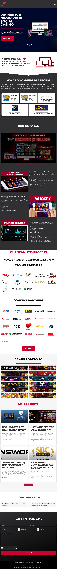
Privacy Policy (23, 565)
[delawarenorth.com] (51, 282)
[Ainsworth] (39, 334)
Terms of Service (32, 565)
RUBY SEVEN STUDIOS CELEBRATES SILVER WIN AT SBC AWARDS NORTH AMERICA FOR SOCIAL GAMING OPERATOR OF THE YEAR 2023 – (42, 466)
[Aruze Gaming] (6, 341)
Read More (5, 441)
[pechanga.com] (6, 282)
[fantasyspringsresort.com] (28, 282)
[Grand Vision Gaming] (6, 318)
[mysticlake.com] (40, 282)
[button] (55, 4)
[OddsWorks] (39, 318)
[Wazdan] (17, 326)
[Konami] (28, 318)
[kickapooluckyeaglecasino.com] (28, 289)
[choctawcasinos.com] (51, 275)
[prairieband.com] (17, 275)
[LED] (51, 334)
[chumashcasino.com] (6, 275)
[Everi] (39, 311)
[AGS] (17, 311)
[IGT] (6, 311)
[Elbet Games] (6, 334)
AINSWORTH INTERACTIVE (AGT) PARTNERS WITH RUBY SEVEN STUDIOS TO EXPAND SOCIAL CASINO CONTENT (13, 465)
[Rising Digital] (51, 318)
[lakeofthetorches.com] (17, 282)
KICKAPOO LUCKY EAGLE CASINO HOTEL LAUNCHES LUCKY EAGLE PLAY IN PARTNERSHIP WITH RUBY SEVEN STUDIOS (42, 428)
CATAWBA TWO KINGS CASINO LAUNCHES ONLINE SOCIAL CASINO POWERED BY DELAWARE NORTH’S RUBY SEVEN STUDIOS (14, 428)
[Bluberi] (28, 334)
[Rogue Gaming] (6, 326)
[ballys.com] (6, 289)
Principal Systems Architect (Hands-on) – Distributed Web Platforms (43, 504)
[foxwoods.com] (40, 275)
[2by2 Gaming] (28, 326)
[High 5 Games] (39, 326)
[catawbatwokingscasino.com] (17, 289)
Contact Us (33, 564)
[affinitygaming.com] (28, 275)
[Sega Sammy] (17, 334)
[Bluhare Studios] (51, 326)
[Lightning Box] (28, 311)
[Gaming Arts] (51, 311)
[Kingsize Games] (17, 318)
